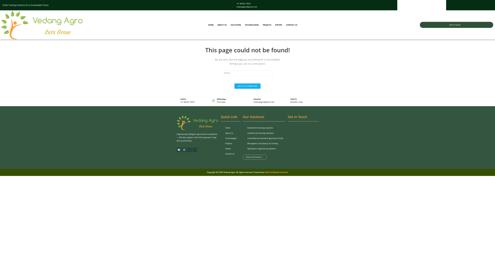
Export (278, 25)
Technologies (252, 25)
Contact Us (291, 25)
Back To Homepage (247, 86)
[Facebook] (465, 5)
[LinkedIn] (474, 5)
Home (211, 25)
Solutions (236, 25)
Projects (267, 25)
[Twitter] (470, 5)
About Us (222, 25)
